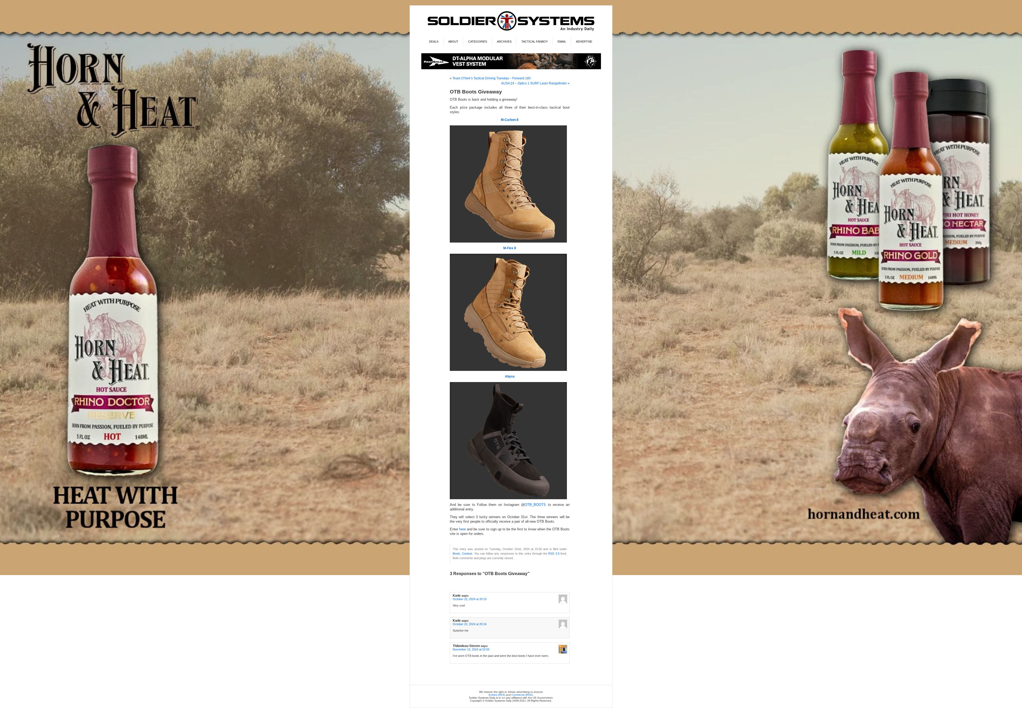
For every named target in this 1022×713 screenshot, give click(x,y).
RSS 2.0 (553, 553)
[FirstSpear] (511, 68)
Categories (477, 41)
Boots (456, 553)
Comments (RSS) (522, 694)
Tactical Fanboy (534, 41)
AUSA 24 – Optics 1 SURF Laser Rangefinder (534, 83)
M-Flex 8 (509, 248)
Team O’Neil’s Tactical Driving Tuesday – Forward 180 (491, 78)
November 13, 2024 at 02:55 (471, 649)
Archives (504, 41)
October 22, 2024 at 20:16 (470, 624)
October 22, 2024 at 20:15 (470, 599)
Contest (467, 553)
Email (562, 41)
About (453, 41)
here (462, 529)
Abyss (510, 376)
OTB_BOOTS (535, 505)
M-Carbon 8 (509, 120)
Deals (433, 41)
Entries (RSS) (497, 694)
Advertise (584, 41)
